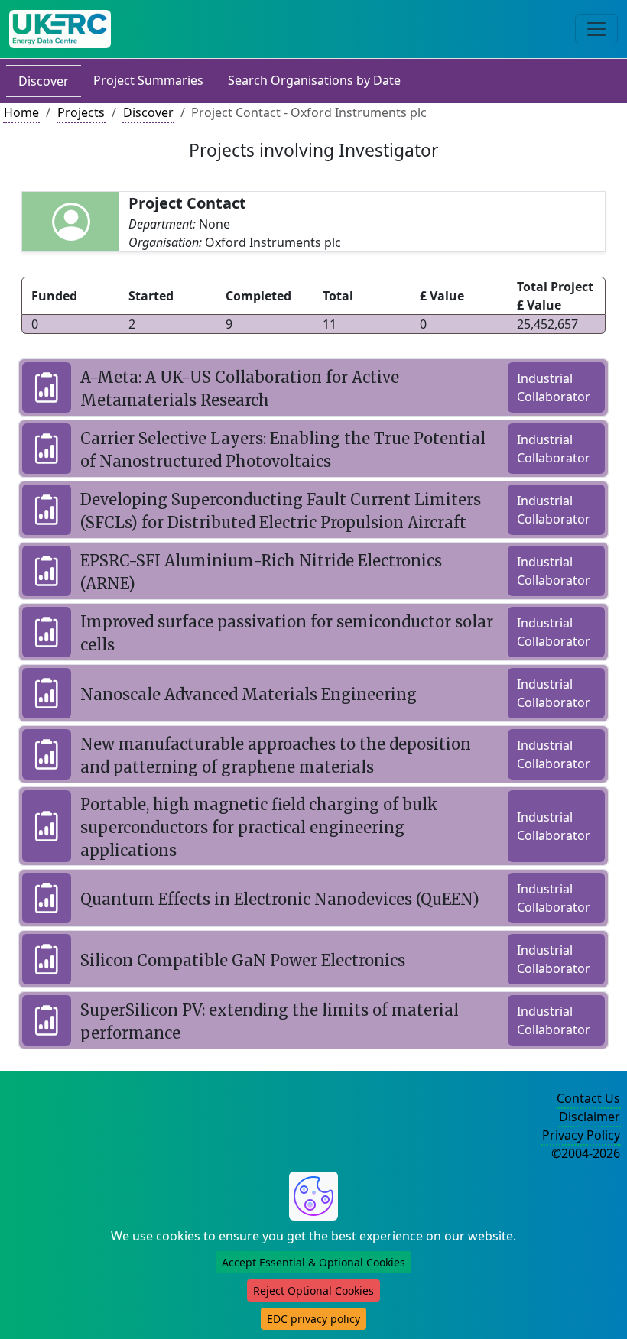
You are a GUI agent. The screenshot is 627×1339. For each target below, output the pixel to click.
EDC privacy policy (313, 1318)
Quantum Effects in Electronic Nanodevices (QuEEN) (279, 899)
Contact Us (588, 1098)
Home (21, 112)
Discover (43, 81)
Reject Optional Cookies (313, 1290)
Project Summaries (148, 80)
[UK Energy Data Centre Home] (60, 29)
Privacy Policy (581, 1135)
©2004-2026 (585, 1153)
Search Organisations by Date (314, 80)
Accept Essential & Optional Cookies (313, 1262)
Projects (81, 112)
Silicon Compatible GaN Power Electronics (242, 960)
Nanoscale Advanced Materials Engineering (248, 694)
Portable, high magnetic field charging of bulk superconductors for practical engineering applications (259, 827)
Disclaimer (589, 1116)
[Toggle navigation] (596, 29)
